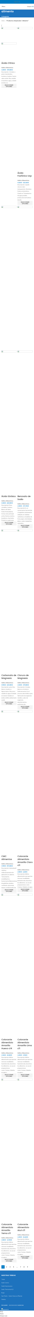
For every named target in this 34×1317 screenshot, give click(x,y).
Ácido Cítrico (8, 63)
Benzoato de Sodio (24, 498)
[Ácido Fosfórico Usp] (25, 99)
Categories (5, 16)
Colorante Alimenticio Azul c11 (23, 1227)
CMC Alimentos (6, 858)
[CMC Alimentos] (9, 782)
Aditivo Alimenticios (7, 67)
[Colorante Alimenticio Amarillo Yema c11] (9, 1150)
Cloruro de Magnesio (23, 677)
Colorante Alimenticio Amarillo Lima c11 (24, 1044)
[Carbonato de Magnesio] (9, 601)
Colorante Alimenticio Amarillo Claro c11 (25, 861)
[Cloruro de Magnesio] (25, 601)
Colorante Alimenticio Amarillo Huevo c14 (7, 1044)
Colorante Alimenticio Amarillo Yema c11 (7, 1229)
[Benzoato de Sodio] (25, 278)
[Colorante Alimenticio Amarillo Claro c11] (25, 782)
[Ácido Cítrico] (9, 34)
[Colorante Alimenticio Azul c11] (25, 1150)
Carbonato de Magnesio (8, 677)
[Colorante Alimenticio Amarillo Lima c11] (25, 965)
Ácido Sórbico (8, 496)
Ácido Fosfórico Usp (24, 174)
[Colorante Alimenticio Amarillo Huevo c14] (9, 965)
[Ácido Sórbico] (9, 278)
